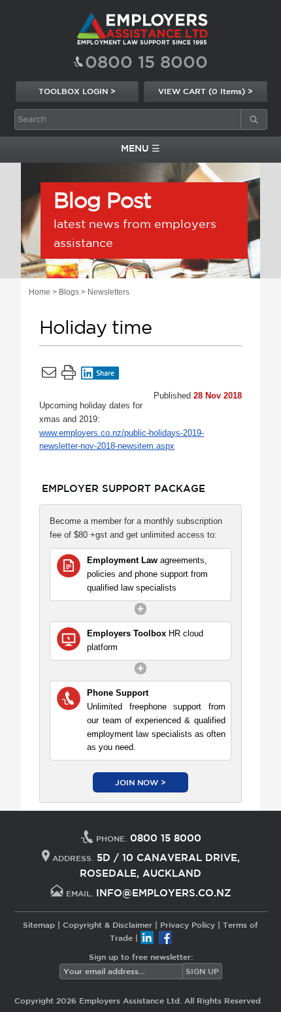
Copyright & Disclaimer (107, 924)
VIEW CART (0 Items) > (205, 90)
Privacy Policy (187, 924)
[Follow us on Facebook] (165, 937)
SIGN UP (202, 970)
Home (39, 292)
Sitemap (39, 924)
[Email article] (49, 375)
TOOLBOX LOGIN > (77, 90)
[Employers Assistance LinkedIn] (147, 937)
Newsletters (108, 292)
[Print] (68, 375)
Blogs (69, 292)
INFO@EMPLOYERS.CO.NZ (163, 892)
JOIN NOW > (140, 782)
